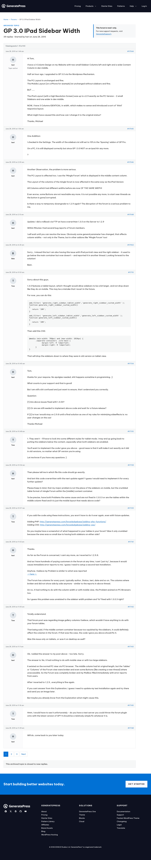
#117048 (130, 214)
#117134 (131, 363)
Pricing (78, 6)
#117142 (131, 607)
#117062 (130, 245)
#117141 (131, 542)
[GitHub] (20, 811)
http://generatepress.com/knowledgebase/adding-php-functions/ (73, 521)
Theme (82, 815)
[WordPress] (15, 811)
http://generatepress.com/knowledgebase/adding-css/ (67, 525)
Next (23, 754)
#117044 (130, 51)
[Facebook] (6, 811)
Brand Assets (47, 828)
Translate (121, 828)
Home (6, 19)
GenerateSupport (103, 34)
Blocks (82, 818)
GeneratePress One (87, 811)
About (44, 811)
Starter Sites (106, 6)
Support (120, 815)
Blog (43, 831)
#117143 (131, 647)
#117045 (130, 129)
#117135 (131, 431)
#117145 (131, 705)
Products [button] (89, 6)
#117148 (131, 728)
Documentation (123, 811)
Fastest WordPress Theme (128, 818)
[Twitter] (10, 811)
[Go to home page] (13, 7)
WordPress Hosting (49, 835)
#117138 (131, 465)
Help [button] (132, 6)
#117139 (131, 508)
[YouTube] (25, 811)
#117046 (130, 162)
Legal (119, 825)
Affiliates (45, 825)
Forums (14, 19)
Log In (144, 6)
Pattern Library (48, 821)
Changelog (122, 821)
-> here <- (32, 574)
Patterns (121, 6)
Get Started (136, 784)
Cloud (81, 821)
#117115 (131, 272)
